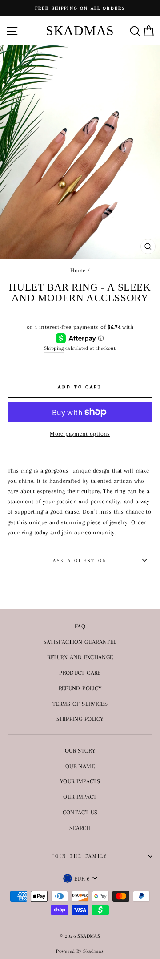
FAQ (80, 626)
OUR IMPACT (80, 796)
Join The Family (80, 856)
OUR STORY (80, 750)
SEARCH (80, 827)
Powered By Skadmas (80, 951)
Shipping (54, 348)
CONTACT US (80, 812)
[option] (80, 8)
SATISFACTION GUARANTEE (80, 641)
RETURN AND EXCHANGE (80, 656)
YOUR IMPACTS (80, 781)
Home (77, 270)
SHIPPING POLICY (79, 718)
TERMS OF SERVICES (80, 703)
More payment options (80, 433)
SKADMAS (80, 30)
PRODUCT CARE (79, 672)
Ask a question (80, 560)
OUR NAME (80, 765)
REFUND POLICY (80, 688)
